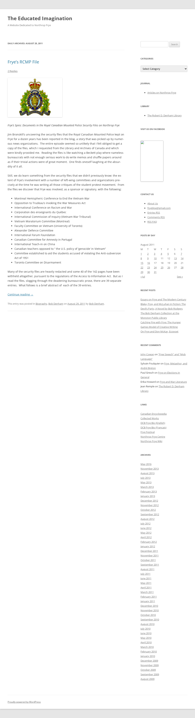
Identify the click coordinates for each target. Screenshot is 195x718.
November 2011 (150, 555)
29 (142, 272)
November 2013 (150, 468)
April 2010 (146, 642)
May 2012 (146, 532)
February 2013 (149, 491)
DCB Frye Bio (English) (153, 423)
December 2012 (149, 500)
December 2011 (149, 551)
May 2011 (146, 583)
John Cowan (147, 354)
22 (142, 267)
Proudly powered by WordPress (24, 702)
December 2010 (149, 606)
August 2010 (147, 624)
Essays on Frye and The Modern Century (163, 299)
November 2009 (150, 665)
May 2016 (146, 464)
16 (148, 263)
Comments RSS (156, 217)
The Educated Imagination (40, 18)
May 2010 (146, 638)
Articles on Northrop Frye (161, 92)
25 (162, 267)
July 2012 (145, 523)
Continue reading (20, 294)
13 (175, 258)
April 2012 (146, 537)
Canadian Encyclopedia (154, 413)
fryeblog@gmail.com (159, 208)
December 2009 (149, 660)
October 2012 (148, 509)
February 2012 (149, 542)
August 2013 (147, 473)
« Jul (143, 276)
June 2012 (146, 528)
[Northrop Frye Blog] (152, 180)
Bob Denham (55, 303)
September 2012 (150, 514)
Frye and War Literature (173, 381)
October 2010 (148, 615)
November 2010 (150, 610)
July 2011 (145, 574)
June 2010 (146, 633)
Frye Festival (148, 432)
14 (182, 258)
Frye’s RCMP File (23, 62)
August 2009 (147, 679)
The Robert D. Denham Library (164, 115)
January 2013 (148, 496)
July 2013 (145, 477)
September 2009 (150, 674)
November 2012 (150, 505)
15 (142, 263)
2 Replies (13, 71)
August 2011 (147, 569)
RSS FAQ (152, 221)
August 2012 (147, 519)
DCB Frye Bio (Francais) (153, 427)
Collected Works (150, 418)
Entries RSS (153, 212)
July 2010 (145, 628)
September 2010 (150, 619)
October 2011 (148, 560)
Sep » (180, 276)
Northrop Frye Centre (153, 436)
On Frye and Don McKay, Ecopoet (159, 331)
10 (155, 258)
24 (155, 267)
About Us (152, 203)
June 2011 (146, 578)
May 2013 (146, 482)
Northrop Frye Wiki (151, 441)
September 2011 (150, 564)
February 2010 (149, 651)
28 (182, 267)
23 (148, 267)
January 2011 (148, 601)
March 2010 (147, 647)
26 (168, 267)
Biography (41, 303)
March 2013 (147, 487)
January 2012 (148, 546)
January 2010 (148, 656)
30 (148, 272)
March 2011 (147, 592)
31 (155, 272)
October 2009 (148, 670)
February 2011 (149, 596)
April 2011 (146, 587)
